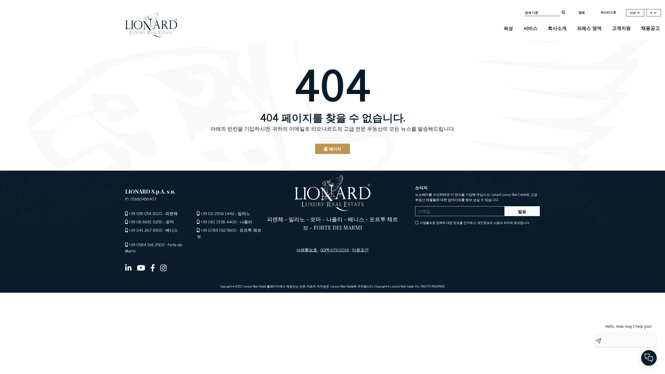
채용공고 (650, 28)
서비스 (530, 28)
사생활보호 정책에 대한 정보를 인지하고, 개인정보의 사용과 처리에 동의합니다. (475, 222)
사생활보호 (307, 249)
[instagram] (163, 267)
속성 (508, 28)
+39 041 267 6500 (145, 229)
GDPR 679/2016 (335, 249)
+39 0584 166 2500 (147, 244)
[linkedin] (128, 267)
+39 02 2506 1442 (218, 213)
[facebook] (152, 267)
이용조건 (360, 249)
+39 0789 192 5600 (218, 229)
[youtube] (141, 267)
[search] (563, 12)
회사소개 (557, 28)
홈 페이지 (332, 148)
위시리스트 (608, 12)
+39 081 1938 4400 (219, 221)
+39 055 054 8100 (145, 213)
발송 (582, 12)
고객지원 (621, 28)
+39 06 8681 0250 (146, 221)
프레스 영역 (589, 28)
